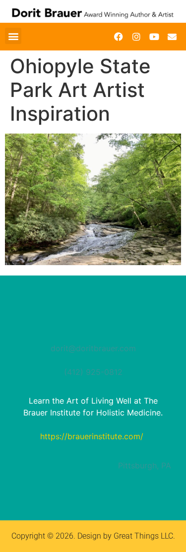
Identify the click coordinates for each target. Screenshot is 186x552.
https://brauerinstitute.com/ (91, 436)
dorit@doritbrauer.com (93, 348)
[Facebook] (118, 37)
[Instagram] (136, 37)
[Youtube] (154, 37)
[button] (13, 36)
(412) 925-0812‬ (93, 372)
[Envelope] (172, 37)
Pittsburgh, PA (144, 465)
